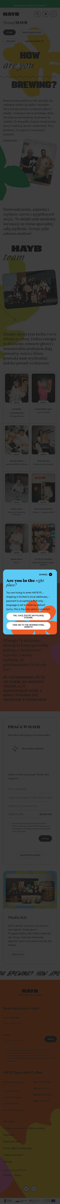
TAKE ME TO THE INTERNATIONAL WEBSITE (28, 625)
